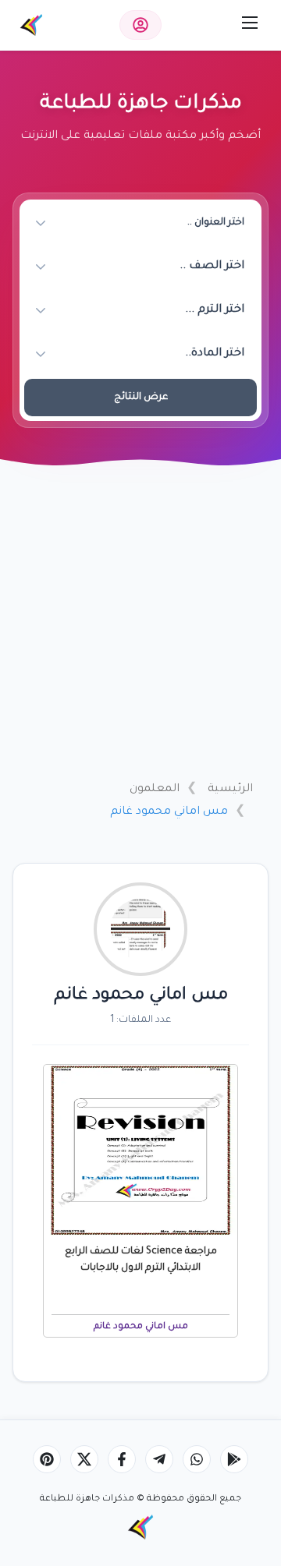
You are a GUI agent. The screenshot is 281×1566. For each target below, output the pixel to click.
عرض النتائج (141, 397)
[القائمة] (249, 22)
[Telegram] (159, 1459)
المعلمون (155, 789)
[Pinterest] (47, 1459)
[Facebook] (122, 1459)
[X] (84, 1459)
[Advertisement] (140, 621)
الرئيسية (230, 789)
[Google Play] (234, 1459)
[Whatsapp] (197, 1459)
